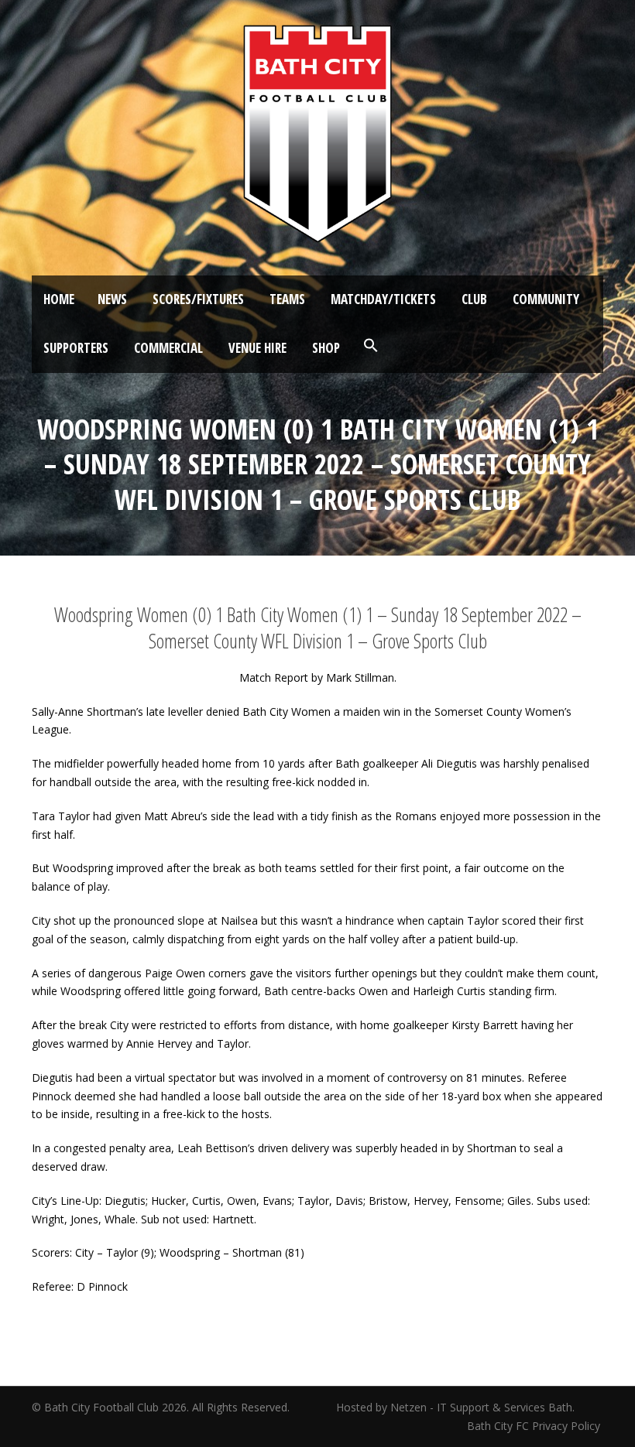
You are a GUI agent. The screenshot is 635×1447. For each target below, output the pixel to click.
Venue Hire (257, 348)
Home (58, 299)
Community (546, 299)
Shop (326, 348)
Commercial (168, 348)
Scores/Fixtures (198, 299)
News (112, 299)
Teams (287, 299)
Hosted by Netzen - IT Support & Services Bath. (455, 1407)
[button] (371, 346)
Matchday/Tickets (383, 299)
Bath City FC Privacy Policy (535, 1425)
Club (474, 299)
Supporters (75, 348)
